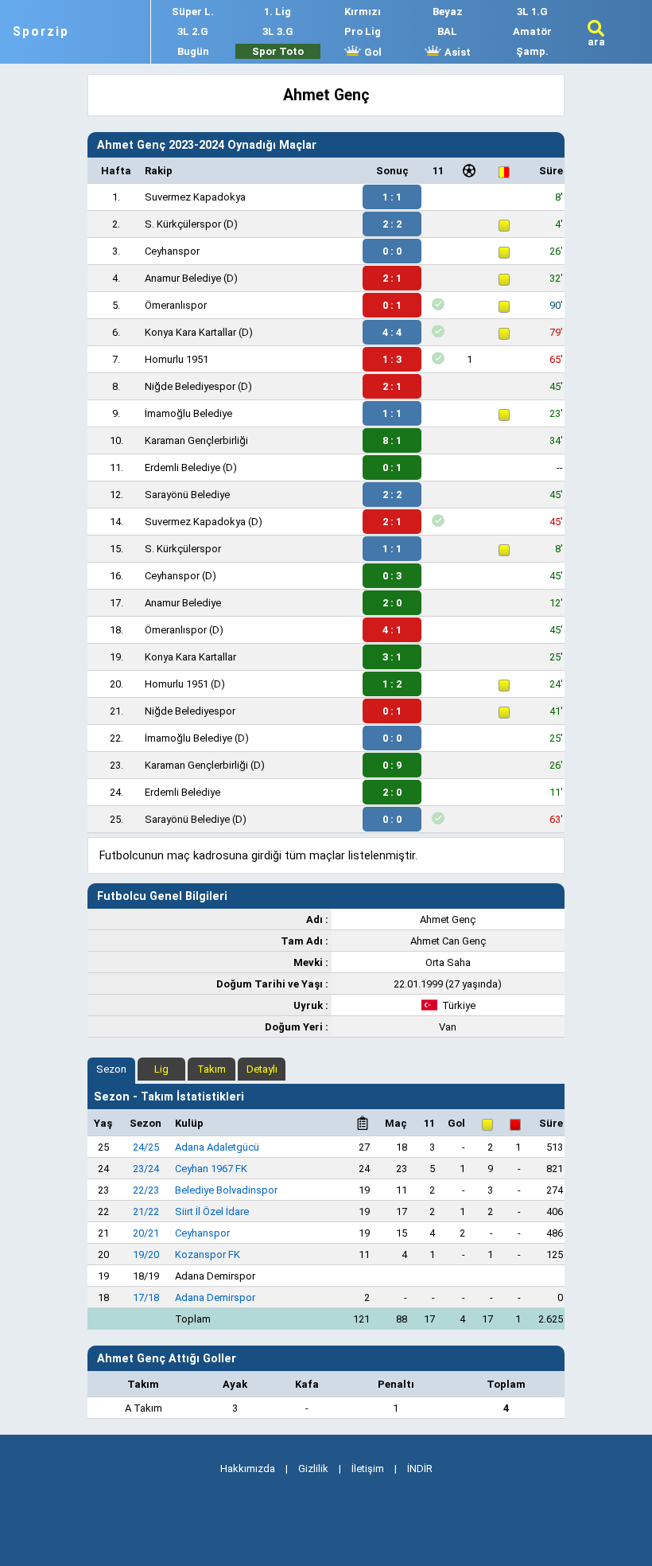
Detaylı (261, 1069)
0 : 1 (392, 305)
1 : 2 (392, 684)
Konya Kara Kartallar (190, 332)
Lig (161, 1069)
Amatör (532, 31)
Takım (211, 1069)
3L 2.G (192, 31)
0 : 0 (392, 251)
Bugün (193, 51)
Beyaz (448, 12)
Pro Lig (362, 31)
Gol (372, 52)
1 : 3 (392, 359)
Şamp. (532, 51)
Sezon (111, 1069)
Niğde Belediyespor (190, 386)
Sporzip (41, 32)
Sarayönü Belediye (187, 495)
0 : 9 (392, 765)
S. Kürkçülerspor (183, 224)
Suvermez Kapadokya (195, 197)
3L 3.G (277, 31)
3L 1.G (532, 12)
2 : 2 (392, 224)
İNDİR (420, 1468)
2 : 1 (392, 278)
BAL (447, 31)
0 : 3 (392, 576)
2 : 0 (392, 603)
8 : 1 (392, 440)
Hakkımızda (247, 1468)
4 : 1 (392, 630)
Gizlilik (313, 1468)
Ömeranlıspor (176, 305)
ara (596, 42)
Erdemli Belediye (182, 467)
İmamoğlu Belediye (188, 413)
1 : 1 (392, 197)
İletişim (367, 1468)
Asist (456, 52)
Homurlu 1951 (176, 359)
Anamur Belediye (183, 278)
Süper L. (193, 12)
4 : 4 (392, 332)
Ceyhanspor (172, 251)
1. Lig (277, 12)
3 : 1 (392, 657)
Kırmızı (362, 12)
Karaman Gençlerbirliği (196, 440)
